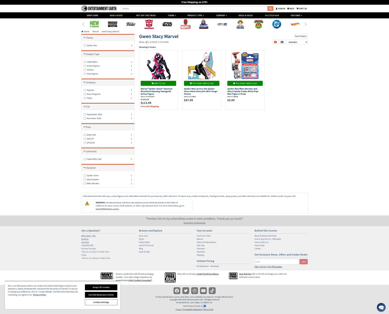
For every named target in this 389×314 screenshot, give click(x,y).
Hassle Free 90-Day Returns (208, 274)
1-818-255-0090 (87, 245)
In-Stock (153, 42)
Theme (171, 15)
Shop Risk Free (245, 274)
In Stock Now (272, 15)
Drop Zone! (92, 15)
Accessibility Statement (192, 309)
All (146, 42)
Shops (141, 239)
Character (91, 167)
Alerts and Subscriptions (206, 242)
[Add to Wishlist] (173, 54)
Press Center (260, 245)
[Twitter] (185, 290)
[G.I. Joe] (222, 24)
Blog (141, 248)
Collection (91, 151)
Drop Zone (143, 236)
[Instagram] (194, 290)
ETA (88, 106)
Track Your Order (203, 236)
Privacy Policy (39, 294)
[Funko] (130, 24)
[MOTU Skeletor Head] (203, 24)
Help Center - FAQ (88, 236)
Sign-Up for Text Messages (268, 266)
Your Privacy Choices (191, 306)
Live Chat (85, 242)
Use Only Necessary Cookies (101, 294)
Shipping (200, 255)
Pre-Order (164, 42)
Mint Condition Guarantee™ (140, 280)
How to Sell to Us (262, 242)
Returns (200, 239)
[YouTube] (203, 290)
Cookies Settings (101, 302)
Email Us (84, 239)
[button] (381, 307)
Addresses (201, 248)
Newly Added (116, 15)
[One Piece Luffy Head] (240, 24)
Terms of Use (208, 309)
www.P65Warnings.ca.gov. (107, 209)
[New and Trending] (94, 24)
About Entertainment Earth (266, 236)
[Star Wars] (167, 24)
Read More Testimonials (194, 222)
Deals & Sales (246, 15)
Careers (258, 248)
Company (220, 15)
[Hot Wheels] (295, 24)
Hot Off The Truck (146, 15)
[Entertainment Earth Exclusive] (112, 24)
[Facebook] (177, 290)
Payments (201, 252)
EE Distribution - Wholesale (208, 266)
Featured (296, 15)
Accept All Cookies (101, 287)
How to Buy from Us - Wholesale (268, 239)
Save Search (300, 36)
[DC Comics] (276, 24)
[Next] (306, 24)
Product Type (195, 15)
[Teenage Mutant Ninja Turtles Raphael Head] (258, 24)
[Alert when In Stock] (217, 59)
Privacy (179, 309)
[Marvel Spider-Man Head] (185, 24)
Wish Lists (201, 245)
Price (88, 127)
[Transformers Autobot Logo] (149, 24)
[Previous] (83, 24)
